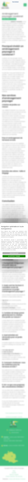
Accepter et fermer (14, 256)
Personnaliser (14, 253)
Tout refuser (15, 2)
